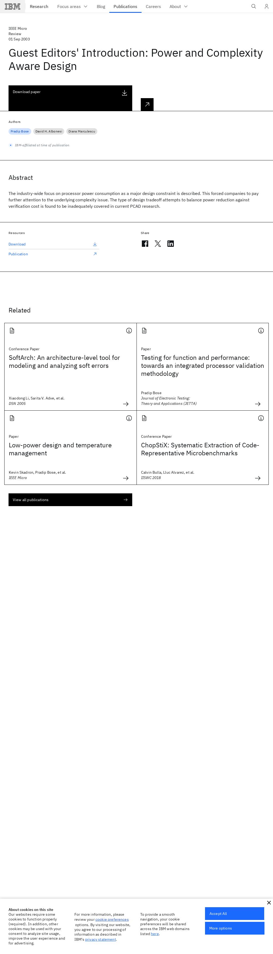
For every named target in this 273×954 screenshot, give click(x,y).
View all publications (31, 499)
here (155, 933)
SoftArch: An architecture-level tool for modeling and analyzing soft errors (64, 361)
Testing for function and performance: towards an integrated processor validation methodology (202, 365)
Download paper (27, 91)
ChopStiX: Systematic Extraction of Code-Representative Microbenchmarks (200, 449)
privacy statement (100, 939)
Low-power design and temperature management (60, 449)
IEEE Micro (18, 28)
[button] (269, 903)
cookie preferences (112, 919)
